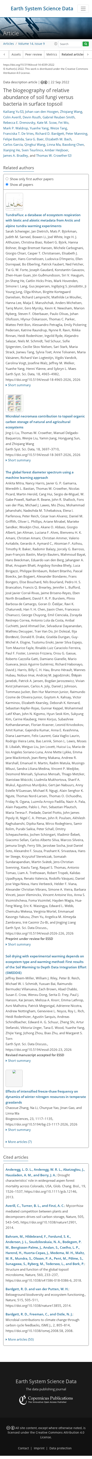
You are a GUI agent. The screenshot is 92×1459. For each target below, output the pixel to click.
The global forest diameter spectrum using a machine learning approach (40, 475)
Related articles (73, 54)
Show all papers (21, 184)
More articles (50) (21, 1339)
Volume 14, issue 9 (31, 44)
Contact (23, 1448)
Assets (16, 54)
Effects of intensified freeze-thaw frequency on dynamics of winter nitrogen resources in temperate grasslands (46, 1096)
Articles (8, 44)
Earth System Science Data (42, 8)
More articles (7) (20, 1142)
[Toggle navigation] (83, 9)
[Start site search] (86, 44)
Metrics (51, 54)
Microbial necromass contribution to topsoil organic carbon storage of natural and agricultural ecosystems (45, 421)
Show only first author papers (31, 179)
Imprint (39, 1448)
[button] (55, 44)
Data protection (60, 1448)
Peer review (33, 54)
